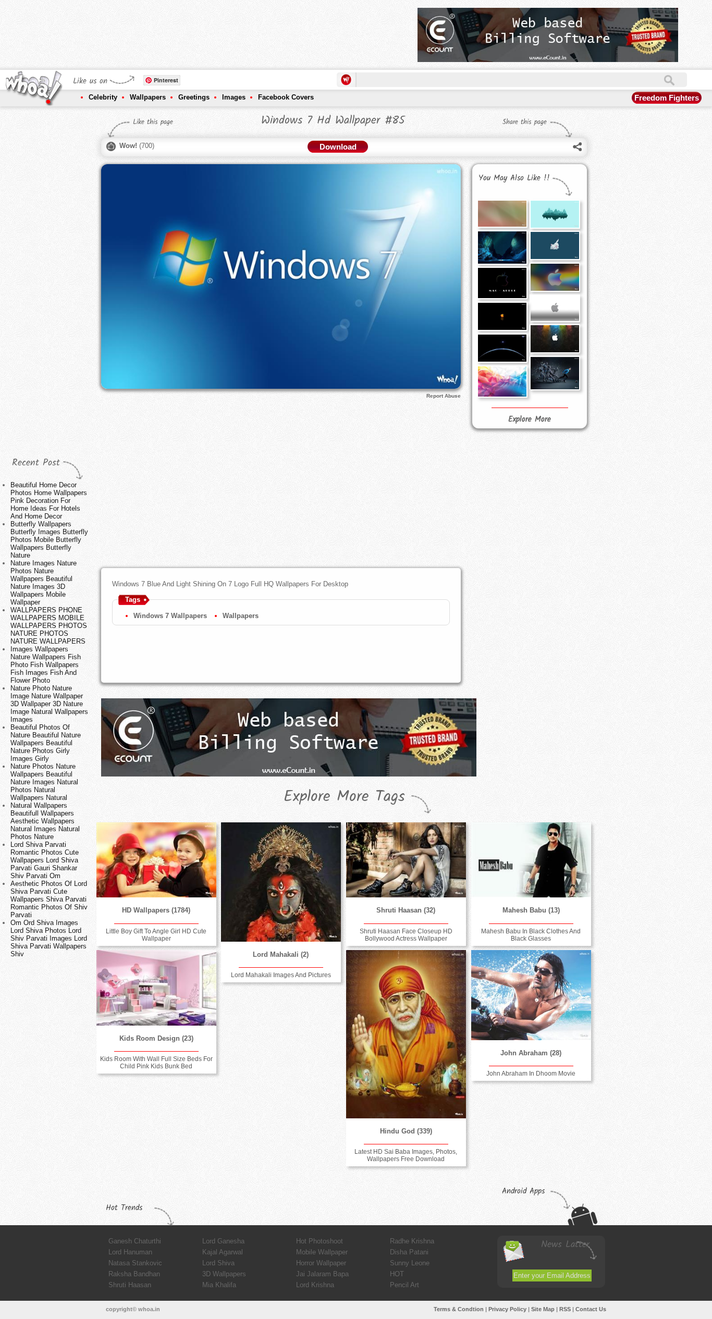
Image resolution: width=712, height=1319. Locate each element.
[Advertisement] (220, 31)
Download (338, 146)
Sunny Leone (409, 1263)
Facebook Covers (286, 97)
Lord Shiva (218, 1263)
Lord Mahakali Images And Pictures (281, 975)
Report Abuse (443, 396)
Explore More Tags (344, 796)
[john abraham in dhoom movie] (531, 995)
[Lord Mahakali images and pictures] (281, 882)
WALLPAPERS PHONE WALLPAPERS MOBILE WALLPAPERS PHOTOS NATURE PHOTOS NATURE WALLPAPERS (48, 625)
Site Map (543, 1309)
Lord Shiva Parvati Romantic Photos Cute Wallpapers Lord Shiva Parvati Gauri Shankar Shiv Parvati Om (44, 860)
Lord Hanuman (130, 1252)
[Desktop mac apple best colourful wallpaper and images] (555, 277)
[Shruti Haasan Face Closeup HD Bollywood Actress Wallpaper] (406, 859)
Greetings (194, 97)
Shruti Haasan (129, 1285)
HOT (397, 1274)
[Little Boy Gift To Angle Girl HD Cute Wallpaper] (156, 859)
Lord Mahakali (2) (281, 954)
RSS (565, 1309)
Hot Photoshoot (319, 1241)
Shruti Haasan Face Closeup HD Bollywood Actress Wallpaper (406, 935)
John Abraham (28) (530, 1053)
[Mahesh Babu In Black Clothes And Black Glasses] (531, 859)
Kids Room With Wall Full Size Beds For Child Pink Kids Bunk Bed (156, 1062)
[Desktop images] (555, 214)
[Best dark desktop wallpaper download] (502, 348)
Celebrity (103, 97)
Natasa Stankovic (135, 1263)
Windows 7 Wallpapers (170, 616)
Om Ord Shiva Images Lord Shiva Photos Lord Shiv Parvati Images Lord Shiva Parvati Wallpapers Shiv (48, 938)
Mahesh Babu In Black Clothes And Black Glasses (531, 935)
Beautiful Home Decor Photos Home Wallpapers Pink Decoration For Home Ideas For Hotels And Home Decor (48, 500)
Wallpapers (148, 97)
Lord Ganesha (223, 1241)
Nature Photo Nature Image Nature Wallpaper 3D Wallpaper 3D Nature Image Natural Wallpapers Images (49, 703)
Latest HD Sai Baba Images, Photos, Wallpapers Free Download (405, 1155)
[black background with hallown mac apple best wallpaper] (502, 316)
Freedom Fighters (666, 97)
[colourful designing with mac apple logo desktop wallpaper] (555, 338)
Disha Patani (409, 1252)
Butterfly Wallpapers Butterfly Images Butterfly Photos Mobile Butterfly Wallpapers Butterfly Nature (49, 539)
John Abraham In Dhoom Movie (530, 1073)
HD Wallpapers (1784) (156, 910)
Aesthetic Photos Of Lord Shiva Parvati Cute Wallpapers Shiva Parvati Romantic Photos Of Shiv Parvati (49, 899)
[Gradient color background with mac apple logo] (555, 307)
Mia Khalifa (219, 1285)
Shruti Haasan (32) (405, 910)
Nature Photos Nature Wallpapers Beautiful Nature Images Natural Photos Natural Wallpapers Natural (44, 782)
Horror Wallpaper (321, 1263)
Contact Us (590, 1309)
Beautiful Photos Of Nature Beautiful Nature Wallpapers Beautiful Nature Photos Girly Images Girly (45, 742)
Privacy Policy (507, 1309)
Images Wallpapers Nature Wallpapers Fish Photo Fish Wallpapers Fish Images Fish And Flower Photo (45, 664)
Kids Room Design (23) (156, 1038)
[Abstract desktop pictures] (502, 214)
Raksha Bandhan (134, 1274)
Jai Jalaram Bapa (322, 1274)
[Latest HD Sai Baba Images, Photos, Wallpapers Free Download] (406, 1034)
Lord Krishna (315, 1285)
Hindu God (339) (406, 1131)
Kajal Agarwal (222, 1252)
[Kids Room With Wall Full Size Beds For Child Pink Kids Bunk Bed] (156, 988)
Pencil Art (404, 1285)
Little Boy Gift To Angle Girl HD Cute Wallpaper (156, 935)
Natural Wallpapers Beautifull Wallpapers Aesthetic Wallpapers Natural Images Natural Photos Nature (45, 821)
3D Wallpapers (224, 1274)
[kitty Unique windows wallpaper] (555, 245)
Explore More (529, 419)
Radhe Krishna (412, 1241)
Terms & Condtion (459, 1309)
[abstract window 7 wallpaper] (502, 381)
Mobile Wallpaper (322, 1252)
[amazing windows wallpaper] (502, 247)
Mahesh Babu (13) (531, 910)
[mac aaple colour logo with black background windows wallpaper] (502, 283)
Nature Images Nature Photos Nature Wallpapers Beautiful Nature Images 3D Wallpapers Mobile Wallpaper (43, 582)
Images (233, 97)
